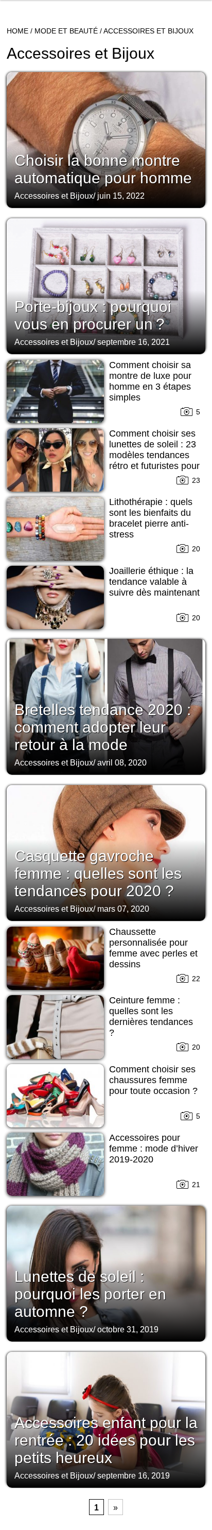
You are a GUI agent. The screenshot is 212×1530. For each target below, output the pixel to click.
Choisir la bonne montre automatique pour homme (103, 169)
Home (17, 31)
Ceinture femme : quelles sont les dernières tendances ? (151, 1016)
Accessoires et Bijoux (53, 196)
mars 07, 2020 (123, 909)
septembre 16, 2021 (133, 342)
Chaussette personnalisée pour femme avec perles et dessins (153, 948)
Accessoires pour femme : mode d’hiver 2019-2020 (153, 1148)
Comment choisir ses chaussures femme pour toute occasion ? (153, 1080)
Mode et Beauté (66, 31)
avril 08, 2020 (122, 762)
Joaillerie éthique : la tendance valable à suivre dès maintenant (154, 582)
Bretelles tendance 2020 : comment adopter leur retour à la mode (102, 727)
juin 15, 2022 (121, 196)
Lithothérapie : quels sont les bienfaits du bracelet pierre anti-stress (150, 518)
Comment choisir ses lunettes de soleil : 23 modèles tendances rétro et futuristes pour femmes (154, 455)
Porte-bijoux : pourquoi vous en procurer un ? (92, 315)
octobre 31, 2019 (127, 1329)
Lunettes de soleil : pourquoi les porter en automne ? (90, 1294)
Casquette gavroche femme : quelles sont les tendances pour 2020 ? (98, 873)
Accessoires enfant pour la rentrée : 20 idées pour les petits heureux (106, 1440)
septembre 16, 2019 (133, 1475)
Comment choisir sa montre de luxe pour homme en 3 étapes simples (150, 381)
